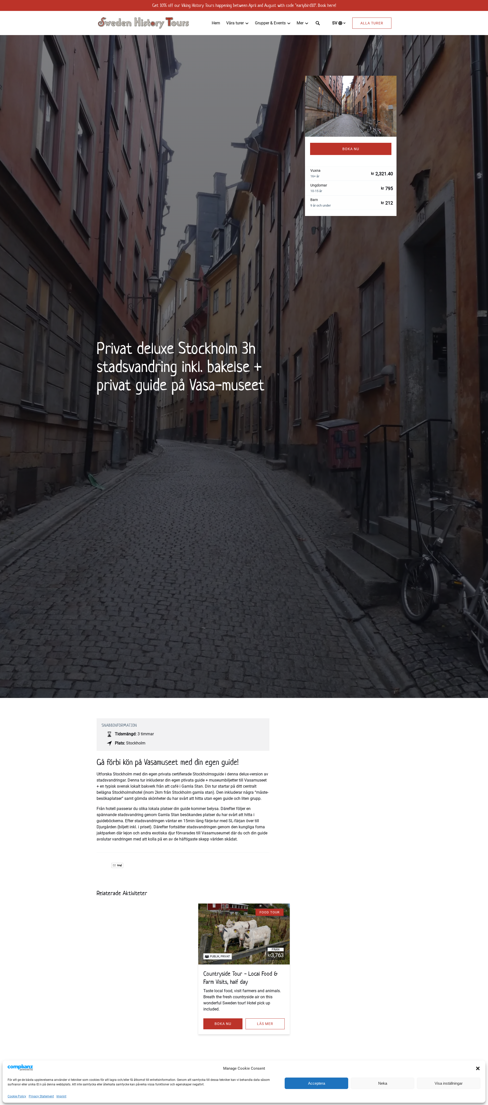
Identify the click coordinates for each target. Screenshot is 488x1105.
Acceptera (316, 1083)
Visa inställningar (449, 1083)
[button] (477, 1068)
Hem (216, 23)
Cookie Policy (17, 1096)
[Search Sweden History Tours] (318, 23)
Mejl (119, 865)
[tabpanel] (350, 106)
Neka (382, 1083)
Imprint (61, 1096)
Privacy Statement (41, 1096)
